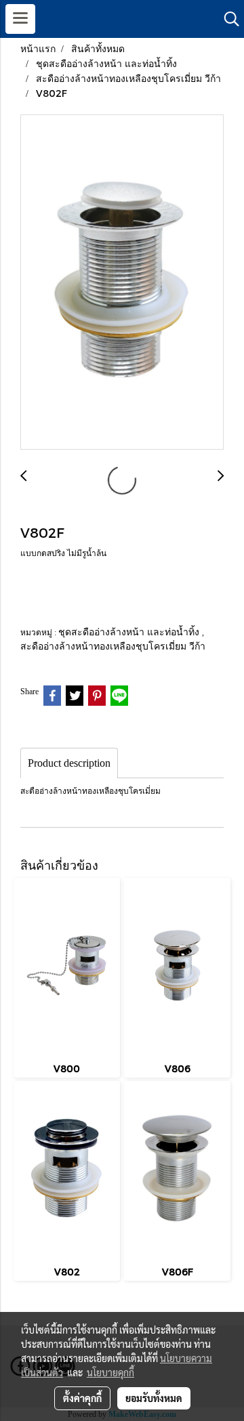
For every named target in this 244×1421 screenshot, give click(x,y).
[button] (227, 19)
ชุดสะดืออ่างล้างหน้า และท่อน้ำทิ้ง (130, 631)
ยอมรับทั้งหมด (153, 1398)
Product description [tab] (69, 763)
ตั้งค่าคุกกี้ (82, 1398)
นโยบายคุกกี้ (110, 1372)
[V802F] (122, 282)
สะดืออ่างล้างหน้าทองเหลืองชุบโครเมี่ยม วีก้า (112, 646)
